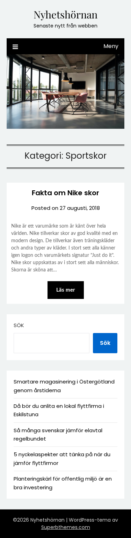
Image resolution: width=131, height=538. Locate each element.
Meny (110, 46)
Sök (19, 325)
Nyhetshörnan (65, 14)
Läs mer (65, 290)
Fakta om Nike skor (65, 193)
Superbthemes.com (65, 527)
